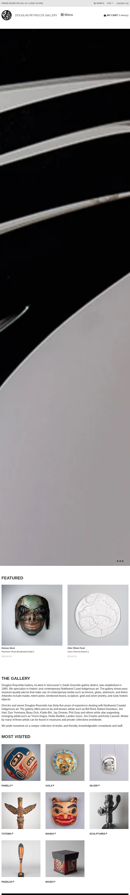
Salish (85, 652)
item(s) (117, 15)
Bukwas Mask (8, 648)
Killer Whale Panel (76, 648)
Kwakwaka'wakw (25, 652)
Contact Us (122, 3)
